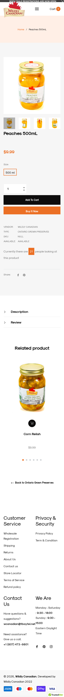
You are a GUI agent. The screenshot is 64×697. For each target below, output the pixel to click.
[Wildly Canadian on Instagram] (51, 646)
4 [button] (33, 460)
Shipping (9, 545)
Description (19, 311)
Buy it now (32, 211)
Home (21, 29)
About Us (10, 559)
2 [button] (26, 460)
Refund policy (12, 586)
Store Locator (13, 573)
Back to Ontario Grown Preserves (34, 482)
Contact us (11, 566)
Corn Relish (32, 434)
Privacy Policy (44, 533)
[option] (32, 410)
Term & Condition (46, 540)
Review (15, 322)
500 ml (10, 172)
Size (6, 164)
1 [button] (23, 460)
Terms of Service (14, 580)
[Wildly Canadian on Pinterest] (44, 646)
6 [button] (41, 460)
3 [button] (30, 460)
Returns (8, 552)
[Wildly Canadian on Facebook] (37, 646)
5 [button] (37, 460)
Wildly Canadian (25, 676)
